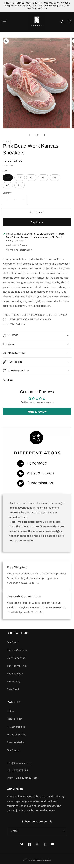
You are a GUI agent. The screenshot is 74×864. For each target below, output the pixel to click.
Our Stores (13, 750)
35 (7, 177)
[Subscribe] (63, 831)
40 (7, 185)
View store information (19, 250)
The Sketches (15, 673)
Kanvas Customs (17, 650)
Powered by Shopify (43, 860)
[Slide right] (44, 135)
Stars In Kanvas (16, 658)
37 (31, 177)
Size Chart (13, 689)
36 (19, 177)
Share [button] (10, 380)
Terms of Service (17, 734)
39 (54, 177)
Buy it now (37, 222)
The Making (13, 681)
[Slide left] (29, 135)
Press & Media (15, 742)
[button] (4, 21)
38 (43, 177)
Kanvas (32, 860)
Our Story (12, 642)
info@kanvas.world (19, 763)
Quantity (7, 193)
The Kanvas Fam (17, 666)
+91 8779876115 (17, 770)
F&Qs (10, 711)
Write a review (37, 411)
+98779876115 (33, 612)
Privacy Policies (16, 727)
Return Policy (15, 719)
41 (19, 185)
